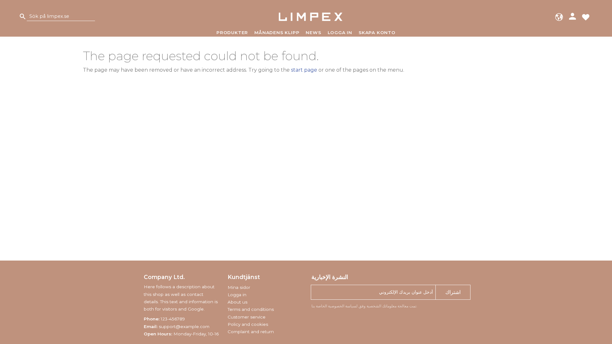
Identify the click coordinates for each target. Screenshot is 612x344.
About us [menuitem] (237, 302)
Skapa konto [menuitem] (377, 32)
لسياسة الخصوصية (343, 306)
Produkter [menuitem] (232, 32)
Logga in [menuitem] (340, 32)
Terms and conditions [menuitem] (251, 309)
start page (304, 70)
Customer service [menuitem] (247, 316)
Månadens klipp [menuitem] (276, 32)
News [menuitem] (313, 32)
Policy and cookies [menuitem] (248, 324)
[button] (585, 17)
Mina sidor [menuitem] (239, 287)
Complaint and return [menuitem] (251, 331)
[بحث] (22, 16)
